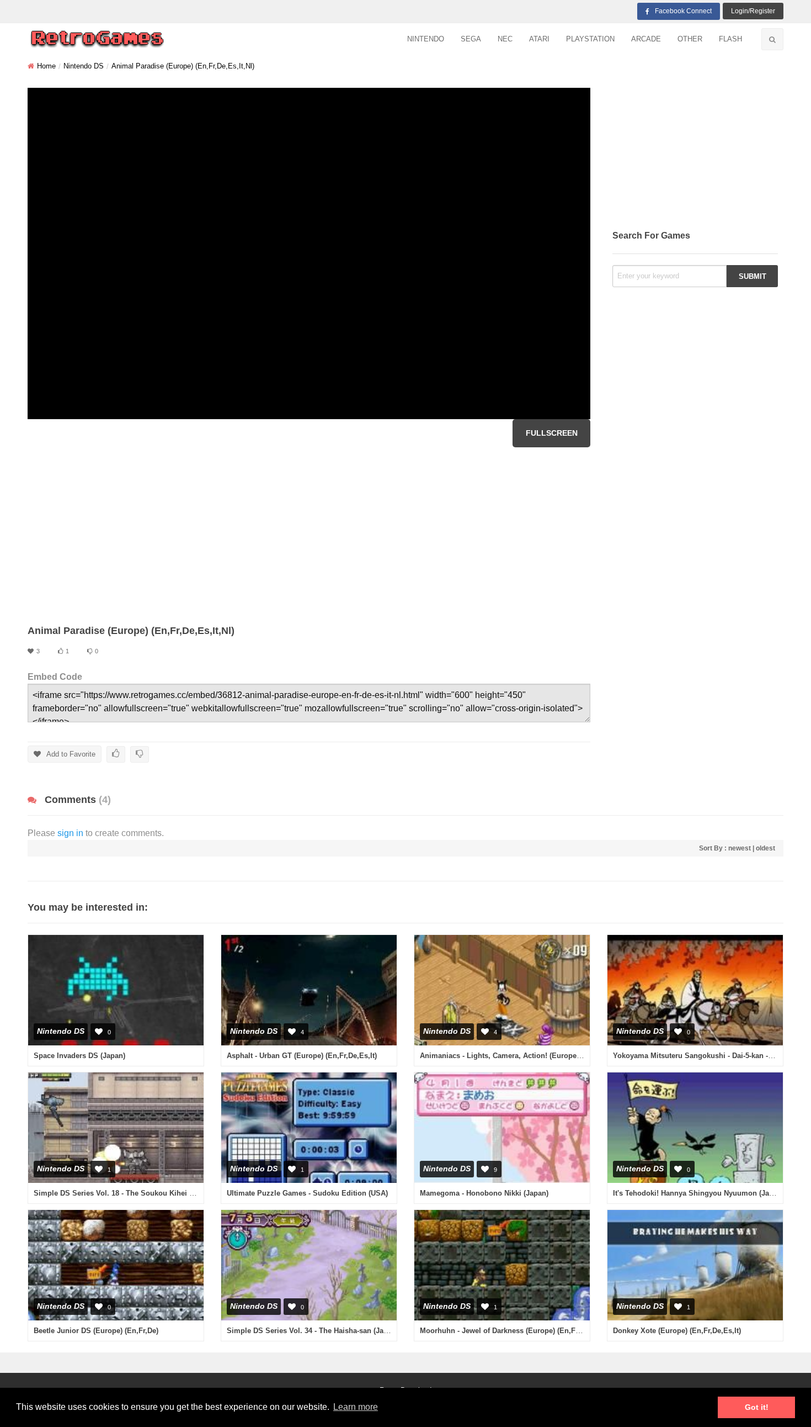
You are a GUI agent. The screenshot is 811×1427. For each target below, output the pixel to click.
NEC (505, 39)
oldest (765, 848)
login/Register (753, 11)
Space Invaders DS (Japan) (79, 1055)
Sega (471, 39)
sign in (70, 833)
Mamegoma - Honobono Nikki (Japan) (484, 1193)
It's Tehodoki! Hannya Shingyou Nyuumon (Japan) (698, 1193)
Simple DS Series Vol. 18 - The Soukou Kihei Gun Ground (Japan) (146, 1193)
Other (689, 39)
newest (739, 848)
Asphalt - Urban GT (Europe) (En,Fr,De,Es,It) (302, 1055)
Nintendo (425, 39)
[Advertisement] (309, 535)
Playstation (590, 39)
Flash (730, 39)
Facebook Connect (683, 11)
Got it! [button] (757, 1407)
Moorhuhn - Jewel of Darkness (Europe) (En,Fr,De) (505, 1330)
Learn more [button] (355, 1407)
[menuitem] (425, 39)
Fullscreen (552, 433)
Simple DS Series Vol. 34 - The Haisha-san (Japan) (312, 1330)
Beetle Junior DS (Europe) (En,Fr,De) (96, 1330)
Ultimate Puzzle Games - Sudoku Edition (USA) (307, 1193)
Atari (539, 39)
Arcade (646, 39)
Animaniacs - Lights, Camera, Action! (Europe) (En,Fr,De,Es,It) (526, 1055)
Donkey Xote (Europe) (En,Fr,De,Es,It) (677, 1330)
